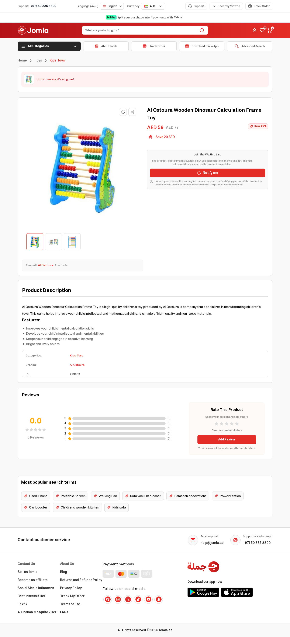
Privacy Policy (71, 588)
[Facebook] (108, 599)
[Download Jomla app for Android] (203, 592)
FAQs (64, 612)
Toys (38, 60)
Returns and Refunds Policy (81, 580)
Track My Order (72, 596)
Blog (63, 571)
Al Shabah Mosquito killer (37, 612)
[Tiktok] (138, 599)
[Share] (132, 112)
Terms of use (70, 604)
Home (22, 60)
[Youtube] (148, 599)
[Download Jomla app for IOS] (237, 592)
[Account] (254, 30)
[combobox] (112, 6)
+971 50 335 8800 (43, 6)
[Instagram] (118, 599)
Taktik (22, 604)
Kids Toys (76, 355)
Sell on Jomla (27, 571)
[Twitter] (128, 599)
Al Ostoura (77, 364)
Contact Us (26, 563)
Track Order (262, 6)
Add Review (226, 439)
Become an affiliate (33, 580)
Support (199, 6)
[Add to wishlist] (123, 112)
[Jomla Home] (33, 30)
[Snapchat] (158, 599)
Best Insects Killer (31, 596)
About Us (67, 563)
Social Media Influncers (36, 588)
